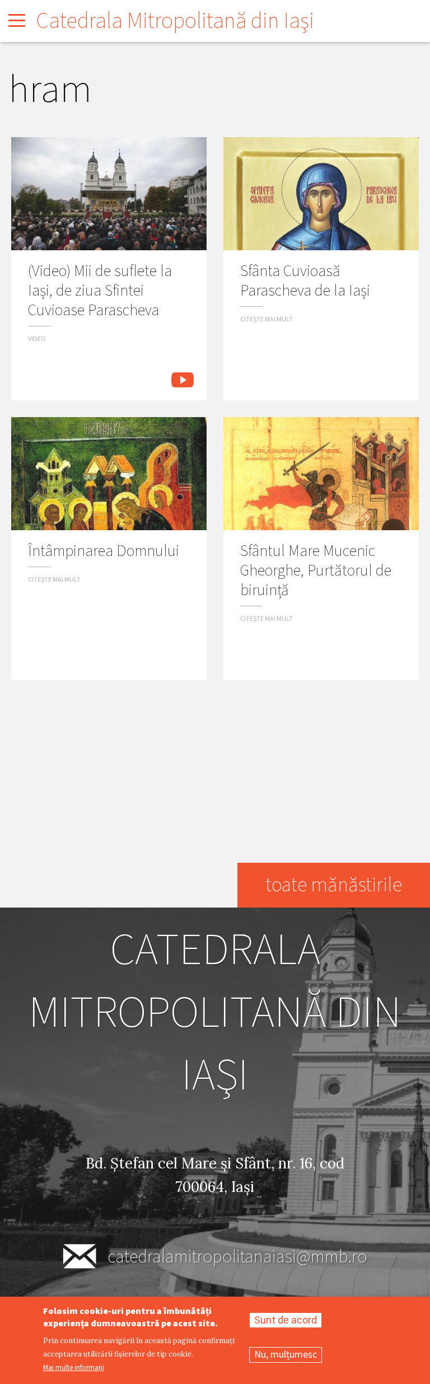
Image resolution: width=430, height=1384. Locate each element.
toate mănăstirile (333, 885)
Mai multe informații (73, 1368)
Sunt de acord (285, 1320)
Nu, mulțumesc (285, 1355)
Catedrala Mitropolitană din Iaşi (175, 21)
